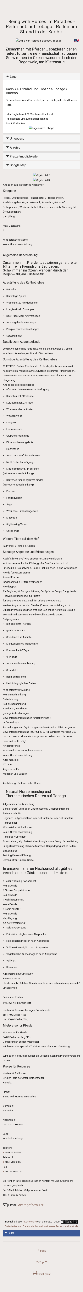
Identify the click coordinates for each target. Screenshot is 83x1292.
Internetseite (30, 1221)
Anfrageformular (30, 1205)
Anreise (14, 147)
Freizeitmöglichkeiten (24, 156)
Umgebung (16, 138)
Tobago (52, 8)
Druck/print (44, 1274)
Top (41, 1262)
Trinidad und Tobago (35, 8)
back (42, 1250)
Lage (13, 76)
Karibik (19, 8)
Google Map (17, 165)
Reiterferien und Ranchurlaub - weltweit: (41, 1226)
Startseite (8, 8)
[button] (41, 1233)
